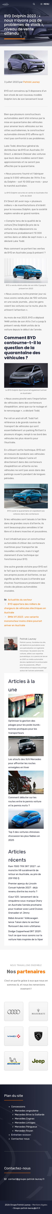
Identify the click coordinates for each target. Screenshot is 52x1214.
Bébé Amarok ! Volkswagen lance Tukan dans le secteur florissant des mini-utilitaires (24, 922)
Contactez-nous (20, 1138)
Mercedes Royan (24, 1130)
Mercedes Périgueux (26, 1126)
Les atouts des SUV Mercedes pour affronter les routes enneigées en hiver (24, 763)
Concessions (18, 1106)
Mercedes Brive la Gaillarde (29, 1114)
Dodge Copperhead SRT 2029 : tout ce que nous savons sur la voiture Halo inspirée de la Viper (25, 935)
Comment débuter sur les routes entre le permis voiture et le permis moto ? (24, 801)
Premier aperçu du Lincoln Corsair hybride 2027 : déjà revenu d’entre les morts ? (23, 887)
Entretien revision (21, 1134)
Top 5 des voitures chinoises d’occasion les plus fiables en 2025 (24, 836)
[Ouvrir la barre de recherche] (34, 4)
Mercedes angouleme (26, 1110)
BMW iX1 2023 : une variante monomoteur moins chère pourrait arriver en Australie (23, 621)
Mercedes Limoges (25, 1122)
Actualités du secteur (20, 599)
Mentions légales (39, 1205)
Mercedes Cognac (24, 1118)
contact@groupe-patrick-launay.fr (26, 1179)
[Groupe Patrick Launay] (5, 4)
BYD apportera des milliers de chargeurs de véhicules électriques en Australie (25, 608)
